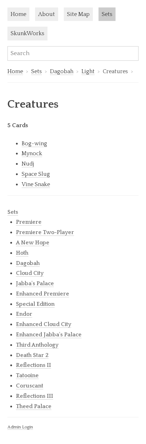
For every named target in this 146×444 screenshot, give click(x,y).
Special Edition (35, 304)
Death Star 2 (32, 355)
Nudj (28, 164)
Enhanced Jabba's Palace (49, 334)
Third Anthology (37, 345)
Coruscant (29, 386)
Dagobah (61, 71)
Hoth (22, 253)
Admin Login (20, 426)
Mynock (32, 153)
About (46, 14)
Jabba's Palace (35, 283)
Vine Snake (36, 184)
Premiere (28, 222)
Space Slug (36, 174)
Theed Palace (33, 406)
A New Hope (32, 242)
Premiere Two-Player (45, 232)
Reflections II (33, 365)
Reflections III (34, 396)
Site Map (78, 14)
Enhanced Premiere (42, 294)
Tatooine (27, 375)
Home (18, 14)
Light (88, 71)
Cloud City (30, 273)
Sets (107, 14)
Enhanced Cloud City (43, 324)
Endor (24, 314)
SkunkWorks (27, 33)
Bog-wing (34, 143)
